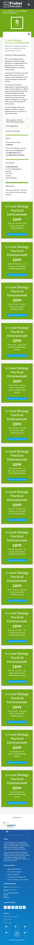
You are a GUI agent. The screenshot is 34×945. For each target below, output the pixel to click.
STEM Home (12, 11)
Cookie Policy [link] (8, 920)
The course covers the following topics (15, 121)
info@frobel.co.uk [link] (13, 887)
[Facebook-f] (5, 907)
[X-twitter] (9, 907)
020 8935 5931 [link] (13, 890)
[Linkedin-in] (16, 907)
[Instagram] (12, 907)
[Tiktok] (24, 907)
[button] (28, 4)
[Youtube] (20, 907)
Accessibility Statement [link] (11, 916)
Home (5, 11)
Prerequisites (12, 126)
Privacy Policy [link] (8, 923)
